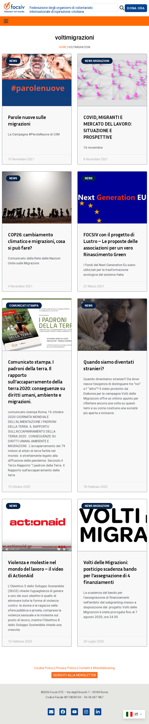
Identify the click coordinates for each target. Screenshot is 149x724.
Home (63, 47)
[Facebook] (62, 711)
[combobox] (105, 7)
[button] (6, 21)
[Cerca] (122, 8)
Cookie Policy (44, 668)
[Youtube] (74, 711)
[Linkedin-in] (97, 711)
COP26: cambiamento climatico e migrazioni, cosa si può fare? (36, 241)
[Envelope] (51, 711)
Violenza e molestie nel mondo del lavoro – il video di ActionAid (35, 568)
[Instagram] (86, 711)
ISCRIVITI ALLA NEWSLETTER (74, 675)
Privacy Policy (66, 668)
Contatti (84, 668)
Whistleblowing (104, 668)
